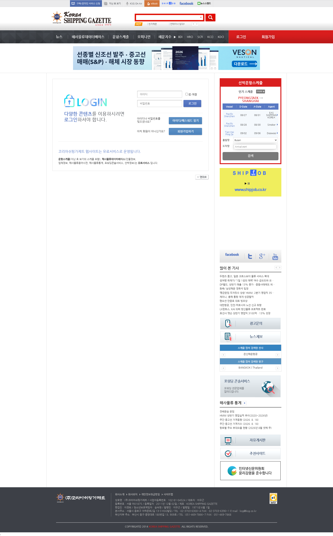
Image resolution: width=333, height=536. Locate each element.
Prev (193, 24)
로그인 (241, 37)
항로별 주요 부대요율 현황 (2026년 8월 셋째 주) (246, 427)
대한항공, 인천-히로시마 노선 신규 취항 (241, 305)
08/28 (243, 124)
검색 (250, 156)
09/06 (257, 133)
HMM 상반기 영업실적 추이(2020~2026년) (244, 415)
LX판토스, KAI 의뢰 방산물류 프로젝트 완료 (243, 309)
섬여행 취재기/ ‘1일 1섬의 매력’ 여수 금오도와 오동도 (247, 280)
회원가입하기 (185, 131)
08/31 (257, 115)
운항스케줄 (121, 37)
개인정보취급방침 (150, 494)
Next (196, 24)
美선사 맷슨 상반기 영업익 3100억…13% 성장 (245, 313)
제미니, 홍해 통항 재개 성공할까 (237, 296)
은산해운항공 (250, 354)
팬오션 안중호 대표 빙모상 (233, 300)
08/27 (243, 115)
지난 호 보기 (115, 3)
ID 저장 (193, 94)
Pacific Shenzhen (229, 115)
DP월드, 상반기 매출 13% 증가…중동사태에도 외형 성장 (247, 284)
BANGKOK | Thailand (250, 367)
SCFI (200, 36)
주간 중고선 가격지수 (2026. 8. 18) (239, 423)
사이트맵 (168, 494)
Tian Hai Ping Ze (229, 133)
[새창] (250, 463)
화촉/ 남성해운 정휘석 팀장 (234, 288)
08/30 (257, 124)
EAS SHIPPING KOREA (271, 115)
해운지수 (165, 37)
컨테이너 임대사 (178, 24)
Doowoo (271, 133)
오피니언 (144, 37)
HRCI (190, 36)
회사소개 (119, 494)
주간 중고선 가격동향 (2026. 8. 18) (239, 419)
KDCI (221, 36)
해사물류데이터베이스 (88, 37)
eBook (154, 3)
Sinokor (271, 124)
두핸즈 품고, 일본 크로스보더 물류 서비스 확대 (244, 276)
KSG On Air (136, 3)
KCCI (210, 36)
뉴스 (59, 37)
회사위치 (132, 494)
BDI (180, 36)
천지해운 (152, 24)
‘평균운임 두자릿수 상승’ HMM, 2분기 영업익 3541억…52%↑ (247, 292)
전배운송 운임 (227, 411)
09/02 (243, 133)
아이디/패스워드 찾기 (185, 120)
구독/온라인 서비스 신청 (88, 3)
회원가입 (268, 37)
